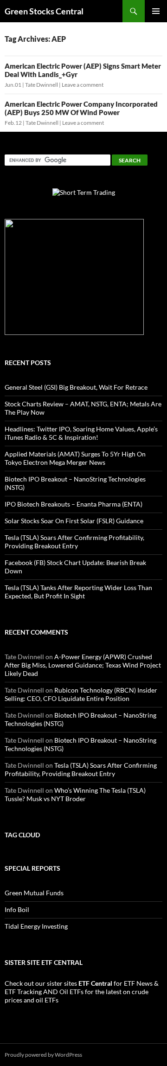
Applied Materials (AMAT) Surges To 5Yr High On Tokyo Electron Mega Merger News (75, 458)
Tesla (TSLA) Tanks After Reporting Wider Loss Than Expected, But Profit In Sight (78, 592)
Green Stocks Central (44, 11)
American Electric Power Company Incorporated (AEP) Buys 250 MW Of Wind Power (81, 108)
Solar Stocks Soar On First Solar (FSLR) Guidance (74, 521)
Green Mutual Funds (34, 893)
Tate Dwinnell (41, 84)
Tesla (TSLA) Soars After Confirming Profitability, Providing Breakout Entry (74, 541)
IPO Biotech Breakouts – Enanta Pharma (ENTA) (73, 504)
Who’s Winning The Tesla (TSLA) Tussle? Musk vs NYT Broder (75, 794)
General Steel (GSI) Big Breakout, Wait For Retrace (76, 387)
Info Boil (17, 909)
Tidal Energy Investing (36, 926)
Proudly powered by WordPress (43, 1054)
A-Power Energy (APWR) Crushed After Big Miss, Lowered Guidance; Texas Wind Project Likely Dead (83, 665)
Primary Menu (156, 11)
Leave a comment (82, 84)
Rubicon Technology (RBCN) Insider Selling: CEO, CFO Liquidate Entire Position (81, 694)
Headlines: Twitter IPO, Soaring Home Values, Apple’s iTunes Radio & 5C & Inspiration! (81, 433)
